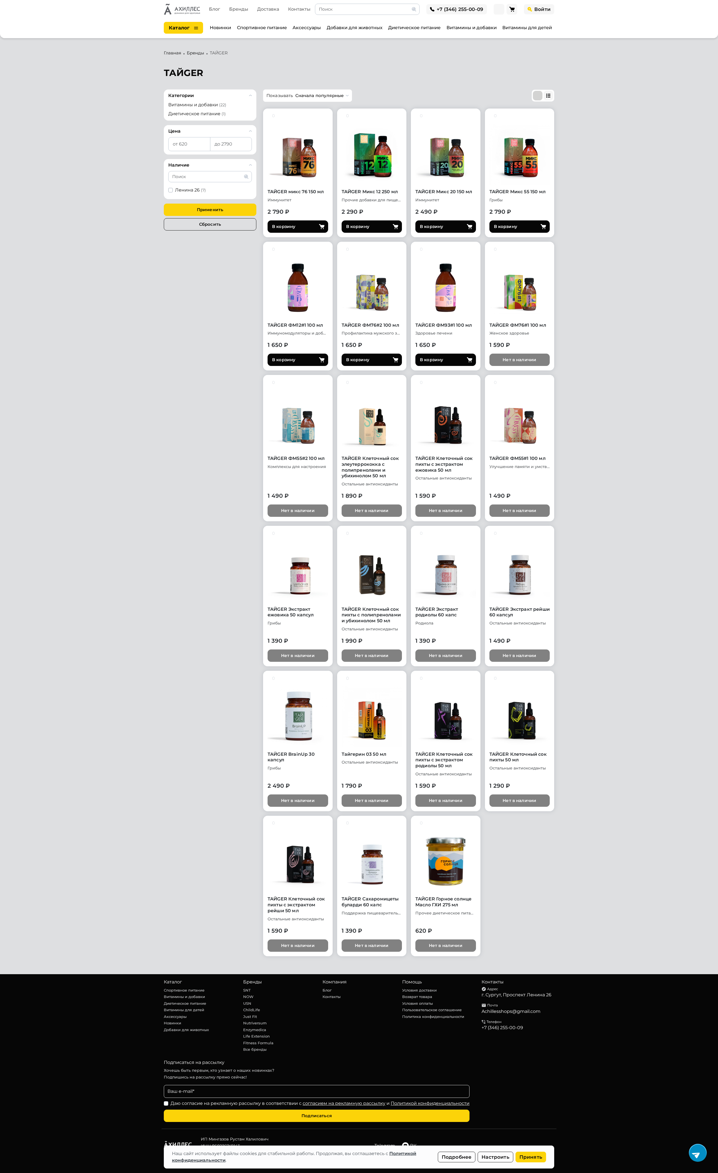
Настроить (495, 1157)
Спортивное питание (262, 27)
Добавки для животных (355, 27)
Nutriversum (255, 1023)
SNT (247, 990)
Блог (214, 9)
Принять (530, 1157)
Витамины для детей (527, 27)
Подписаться (317, 1115)
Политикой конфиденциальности (430, 1103)
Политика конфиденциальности (433, 1016)
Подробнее (457, 1157)
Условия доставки (419, 990)
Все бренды (254, 1049)
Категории (181, 95)
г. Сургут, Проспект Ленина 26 (516, 994)
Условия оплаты (417, 1003)
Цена (174, 131)
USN (247, 1003)
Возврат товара (417, 996)
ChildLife (251, 1010)
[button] (307, 95)
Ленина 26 (190, 190)
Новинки (220, 27)
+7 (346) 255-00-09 (502, 1027)
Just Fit (250, 1016)
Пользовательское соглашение (432, 1010)
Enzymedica (254, 1029)
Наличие (178, 165)
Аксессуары (307, 27)
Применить (210, 209)
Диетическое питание (414, 27)
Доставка (268, 9)
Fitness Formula (258, 1043)
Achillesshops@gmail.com (511, 1011)
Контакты (299, 9)
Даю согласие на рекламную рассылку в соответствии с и (320, 1103)
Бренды (238, 9)
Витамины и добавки (472, 27)
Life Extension (256, 1036)
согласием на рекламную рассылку (344, 1103)
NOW (248, 996)
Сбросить (210, 224)
